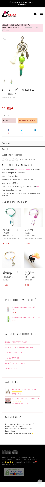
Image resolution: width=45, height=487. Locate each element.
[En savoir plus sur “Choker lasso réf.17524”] (40, 230)
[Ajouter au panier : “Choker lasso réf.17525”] (18, 230)
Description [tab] (7, 143)
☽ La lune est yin (11, 369)
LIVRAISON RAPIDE (7, 460)
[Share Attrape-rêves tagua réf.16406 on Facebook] (8, 130)
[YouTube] (9, 452)
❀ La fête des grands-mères (15, 363)
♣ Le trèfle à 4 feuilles (13, 353)
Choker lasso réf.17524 (30, 233)
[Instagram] (13, 452)
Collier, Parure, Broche (11, 238)
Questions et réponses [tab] (12, 154)
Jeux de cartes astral (20, 25)
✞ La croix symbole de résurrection (19, 347)
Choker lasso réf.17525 (8, 233)
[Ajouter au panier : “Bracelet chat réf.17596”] (40, 272)
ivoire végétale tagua (22, 169)
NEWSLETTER (17, 464)
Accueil (5, 25)
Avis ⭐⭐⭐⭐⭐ (7, 462)
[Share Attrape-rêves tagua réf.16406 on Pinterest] (8, 133)
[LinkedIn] (6, 452)
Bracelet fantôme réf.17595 (8, 274)
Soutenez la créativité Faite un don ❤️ (26, 462)
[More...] (34, 134)
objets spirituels (9, 28)
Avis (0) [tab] (5, 149)
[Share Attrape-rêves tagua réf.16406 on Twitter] (21, 130)
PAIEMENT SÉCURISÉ (29, 460)
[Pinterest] (16, 452)
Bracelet (6, 280)
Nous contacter (6, 464)
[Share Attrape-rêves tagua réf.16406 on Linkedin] (34, 130)
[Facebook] (3, 452)
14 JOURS (18, 460)
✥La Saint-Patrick (12, 358)
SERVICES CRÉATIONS (27, 457)
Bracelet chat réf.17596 (30, 274)
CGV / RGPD (14, 457)
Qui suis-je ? (5, 457)
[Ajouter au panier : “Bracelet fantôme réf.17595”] (18, 272)
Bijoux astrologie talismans (16, 342)
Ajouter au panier (29, 121)
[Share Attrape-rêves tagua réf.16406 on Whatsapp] (21, 133)
